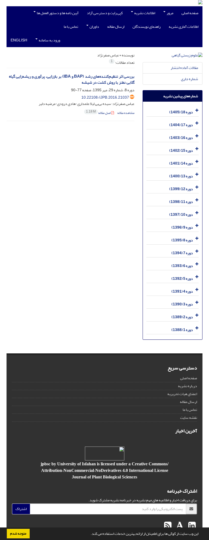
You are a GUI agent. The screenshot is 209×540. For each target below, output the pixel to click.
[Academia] (179, 526)
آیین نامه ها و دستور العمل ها (57, 13)
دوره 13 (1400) (181, 176)
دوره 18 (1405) (181, 112)
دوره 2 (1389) (182, 317)
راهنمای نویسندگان (147, 26)
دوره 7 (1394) (182, 253)
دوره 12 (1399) (181, 189)
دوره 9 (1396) (182, 227)
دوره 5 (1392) (182, 278)
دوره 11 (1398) (181, 201)
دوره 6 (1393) (182, 265)
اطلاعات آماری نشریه (183, 26)
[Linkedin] (191, 526)
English (19, 40)
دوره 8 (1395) (182, 240)
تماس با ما (71, 26)
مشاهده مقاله (125, 113)
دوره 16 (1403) (181, 137)
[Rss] (168, 526)
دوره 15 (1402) (181, 150)
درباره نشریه (187, 386)
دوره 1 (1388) (182, 329)
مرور (169, 13)
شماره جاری (189, 79)
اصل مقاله (98, 113)
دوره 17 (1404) (181, 125)
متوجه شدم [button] (18, 533)
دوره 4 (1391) (182, 291)
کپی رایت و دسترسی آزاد (105, 13)
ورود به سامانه (49, 40)
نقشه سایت (188, 417)
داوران (94, 26)
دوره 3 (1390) (182, 304)
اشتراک (21, 508)
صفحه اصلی (190, 13)
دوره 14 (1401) (181, 163)
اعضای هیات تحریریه (182, 394)
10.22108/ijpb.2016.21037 (105, 97)
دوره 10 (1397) (181, 214)
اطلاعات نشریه (144, 13)
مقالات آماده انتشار (184, 67)
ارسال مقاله (115, 26)
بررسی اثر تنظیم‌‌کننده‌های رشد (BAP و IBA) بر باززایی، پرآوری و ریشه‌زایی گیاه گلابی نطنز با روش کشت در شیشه (71, 79)
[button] (89, 534)
